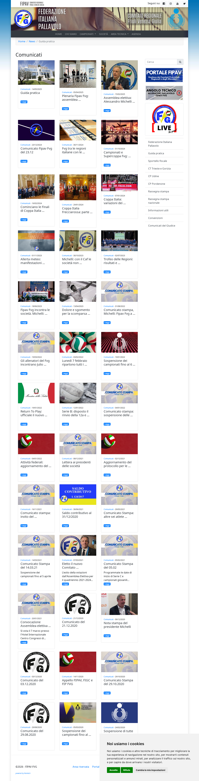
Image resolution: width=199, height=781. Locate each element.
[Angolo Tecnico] (164, 92)
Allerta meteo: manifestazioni (31, 261)
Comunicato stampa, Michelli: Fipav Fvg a (119, 312)
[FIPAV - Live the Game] (164, 119)
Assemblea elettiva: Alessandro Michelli (118, 100)
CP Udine (153, 176)
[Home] (39, 3)
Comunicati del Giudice (161, 225)
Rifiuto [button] (126, 770)
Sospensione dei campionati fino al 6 (118, 362)
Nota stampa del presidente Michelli (117, 625)
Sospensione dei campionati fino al (75, 733)
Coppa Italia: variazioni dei (113, 201)
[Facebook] (164, 4)
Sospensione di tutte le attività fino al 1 (118, 733)
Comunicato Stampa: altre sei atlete (119, 515)
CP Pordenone (156, 183)
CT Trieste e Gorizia (159, 168)
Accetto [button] (113, 770)
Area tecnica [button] (119, 33)
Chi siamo (71, 33)
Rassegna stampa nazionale (158, 200)
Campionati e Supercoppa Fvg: (115, 154)
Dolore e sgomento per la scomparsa (76, 312)
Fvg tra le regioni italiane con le (74, 150)
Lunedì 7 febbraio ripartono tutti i (74, 362)
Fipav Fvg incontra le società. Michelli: (35, 312)
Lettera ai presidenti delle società (76, 464)
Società (103, 33)
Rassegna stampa (158, 191)
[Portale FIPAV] (164, 74)
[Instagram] (171, 4)
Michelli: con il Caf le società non (76, 261)
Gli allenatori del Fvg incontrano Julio (35, 362)
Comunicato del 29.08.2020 (32, 733)
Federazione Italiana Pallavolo (160, 143)
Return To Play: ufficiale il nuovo (32, 413)
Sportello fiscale (157, 161)
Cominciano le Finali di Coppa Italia (35, 209)
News (32, 41)
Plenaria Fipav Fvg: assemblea (75, 98)
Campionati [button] (87, 33)
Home (58, 33)
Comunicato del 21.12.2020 (73, 624)
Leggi (24, 101)
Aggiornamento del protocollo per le (118, 464)
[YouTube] (177, 4)
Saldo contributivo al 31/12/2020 (76, 515)
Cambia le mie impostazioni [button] (150, 770)
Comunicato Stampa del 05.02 (118, 566)
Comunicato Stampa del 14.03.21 (35, 566)
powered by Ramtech (23, 773)
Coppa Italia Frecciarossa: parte (75, 210)
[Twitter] (184, 4)
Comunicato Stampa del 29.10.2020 (118, 682)
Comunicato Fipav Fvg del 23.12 (36, 150)
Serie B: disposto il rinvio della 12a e (75, 413)
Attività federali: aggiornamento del (34, 464)
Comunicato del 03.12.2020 (32, 682)
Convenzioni (155, 218)
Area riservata (81, 766)
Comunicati (25, 89)
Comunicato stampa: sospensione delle (119, 413)
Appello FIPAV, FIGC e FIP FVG (77, 682)
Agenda (136, 33)
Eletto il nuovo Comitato (72, 566)
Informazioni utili (158, 210)
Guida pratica (30, 93)
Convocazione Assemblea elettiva (34, 624)
